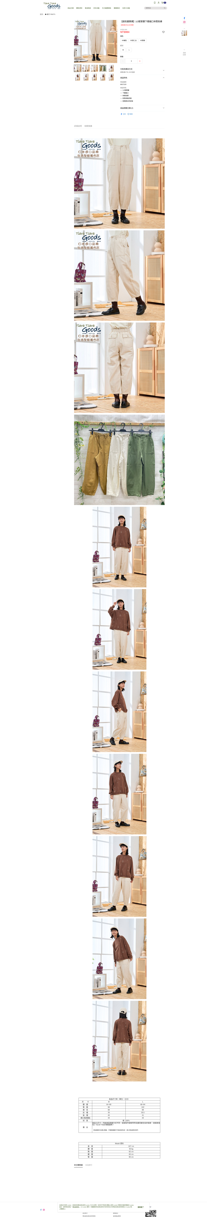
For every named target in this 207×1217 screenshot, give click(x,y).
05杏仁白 (133, 40)
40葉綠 (142, 40)
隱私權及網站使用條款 (89, 1216)
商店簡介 (85, 1213)
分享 (124, 114)
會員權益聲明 (117, 1216)
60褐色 (124, 40)
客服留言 (115, 1213)
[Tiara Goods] (52, 5)
